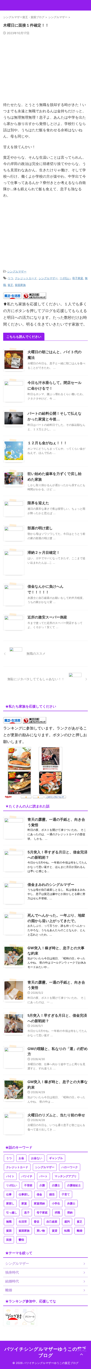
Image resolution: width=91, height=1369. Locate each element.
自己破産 (51, 1221)
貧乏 (10, 285)
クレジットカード (26, 278)
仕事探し (24, 1194)
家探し (10, 1203)
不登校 (28, 1185)
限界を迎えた (38, 503)
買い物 (41, 1230)
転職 (67, 1230)
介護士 (56, 1185)
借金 (39, 1194)
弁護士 (71, 1203)
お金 (21, 1158)
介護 (42, 1185)
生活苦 (23, 1221)
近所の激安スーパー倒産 (47, 617)
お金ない (36, 1158)
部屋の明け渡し (40, 528)
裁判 (67, 1221)
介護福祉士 (74, 1185)
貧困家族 (20, 285)
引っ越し (11, 1212)
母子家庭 (77, 278)
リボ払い (64, 278)
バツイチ (26, 1176)
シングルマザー (16, 271)
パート (43, 1176)
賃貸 (54, 1230)
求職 (57, 1212)
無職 (9, 1221)
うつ (10, 278)
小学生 (56, 1203)
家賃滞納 (39, 1203)
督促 (36, 1221)
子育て (66, 1194)
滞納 (70, 1212)
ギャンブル (56, 1158)
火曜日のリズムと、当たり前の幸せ (56, 1115)
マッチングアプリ (66, 1176)
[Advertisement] (45, 70)
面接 (9, 1239)
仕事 (9, 1194)
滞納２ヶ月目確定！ (44, 553)
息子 (27, 1212)
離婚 (79, 1230)
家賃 (24, 1203)
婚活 (52, 1194)
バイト (10, 1176)
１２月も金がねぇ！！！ (47, 443)
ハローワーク (69, 1167)
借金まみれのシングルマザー (51, 884)
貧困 (9, 1230)
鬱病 (21, 1239)
